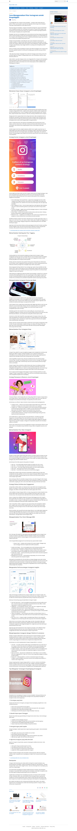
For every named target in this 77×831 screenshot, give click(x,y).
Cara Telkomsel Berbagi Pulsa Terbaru (57, 30)
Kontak (24, 826)
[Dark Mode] (67, 1)
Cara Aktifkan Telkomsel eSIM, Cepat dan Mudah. (57, 44)
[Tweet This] (40, 788)
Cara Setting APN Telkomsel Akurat (56, 37)
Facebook (22, 8)
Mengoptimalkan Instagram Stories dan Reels (19, 71)
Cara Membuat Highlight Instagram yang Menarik (40, 813)
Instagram (41, 8)
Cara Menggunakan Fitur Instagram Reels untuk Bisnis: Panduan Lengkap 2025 (25, 230)
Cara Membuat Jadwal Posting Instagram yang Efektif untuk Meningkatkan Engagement (28, 813)
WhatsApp (31, 8)
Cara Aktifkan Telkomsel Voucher (56, 40)
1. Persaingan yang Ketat (16, 83)
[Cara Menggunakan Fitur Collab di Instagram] (15, 808)
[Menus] (10, 1)
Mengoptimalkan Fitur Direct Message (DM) (18, 78)
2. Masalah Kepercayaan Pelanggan (17, 84)
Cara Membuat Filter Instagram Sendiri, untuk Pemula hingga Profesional (15, 801)
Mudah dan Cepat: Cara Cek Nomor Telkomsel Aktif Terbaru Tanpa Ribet (57, 48)
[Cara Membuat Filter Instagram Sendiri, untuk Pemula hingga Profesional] (15, 796)
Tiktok (27, 8)
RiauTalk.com (13, 5)
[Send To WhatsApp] (47, 788)
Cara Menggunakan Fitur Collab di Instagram (15, 813)
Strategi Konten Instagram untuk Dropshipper (19, 69)
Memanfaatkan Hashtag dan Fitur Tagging (18, 70)
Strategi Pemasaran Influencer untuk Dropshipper (19, 74)
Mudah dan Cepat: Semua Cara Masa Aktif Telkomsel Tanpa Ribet (58, 34)
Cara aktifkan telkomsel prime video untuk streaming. (58, 27)
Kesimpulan (13, 88)
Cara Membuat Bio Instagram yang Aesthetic (41, 801)
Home (11, 8)
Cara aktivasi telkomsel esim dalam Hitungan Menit (58, 52)
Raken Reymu (14, 19)
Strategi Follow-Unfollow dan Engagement (18, 77)
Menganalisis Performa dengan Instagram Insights (20, 79)
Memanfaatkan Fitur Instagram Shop (17, 73)
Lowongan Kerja (16, 8)
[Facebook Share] (38, 788)
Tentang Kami (28, 826)
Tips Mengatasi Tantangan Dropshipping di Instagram (20, 82)
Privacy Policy (52, 826)
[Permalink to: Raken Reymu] (10, 19)
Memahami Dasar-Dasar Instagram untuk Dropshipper (20, 68)
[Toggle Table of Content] (31, 66)
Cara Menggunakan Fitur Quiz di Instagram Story (19, 757)
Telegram (36, 8)
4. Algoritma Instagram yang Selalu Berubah (19, 86)
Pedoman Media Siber (45, 826)
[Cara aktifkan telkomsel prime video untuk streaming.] (58, 19)
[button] (65, 1)
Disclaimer (38, 826)
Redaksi (33, 826)
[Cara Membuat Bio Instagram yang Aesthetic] (42, 796)
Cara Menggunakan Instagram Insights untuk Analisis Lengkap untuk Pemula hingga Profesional (28, 801)
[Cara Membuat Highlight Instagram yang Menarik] (42, 808)
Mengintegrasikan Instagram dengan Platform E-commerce (21, 80)
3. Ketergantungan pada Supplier (17, 85)
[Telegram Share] (44, 788)
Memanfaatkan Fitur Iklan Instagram (17, 75)
